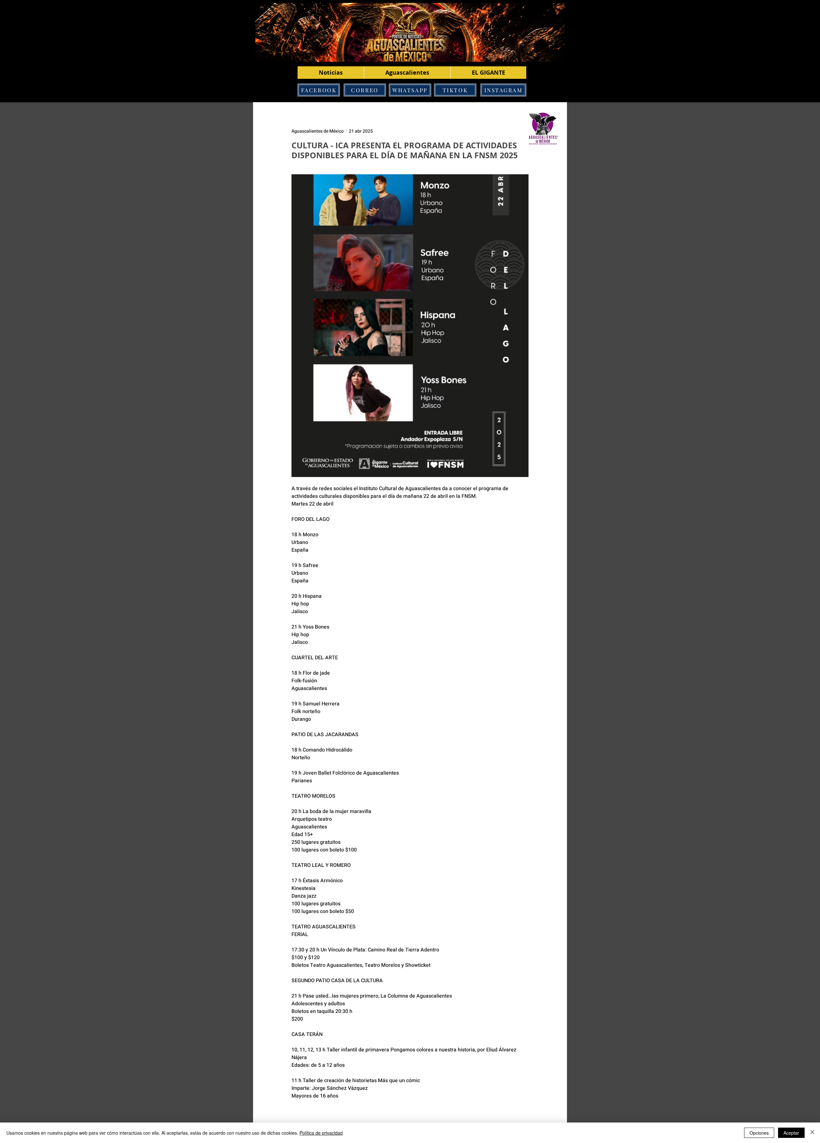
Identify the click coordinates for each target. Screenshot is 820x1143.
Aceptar (791, 1133)
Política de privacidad (321, 1133)
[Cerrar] (812, 1133)
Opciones (759, 1133)
